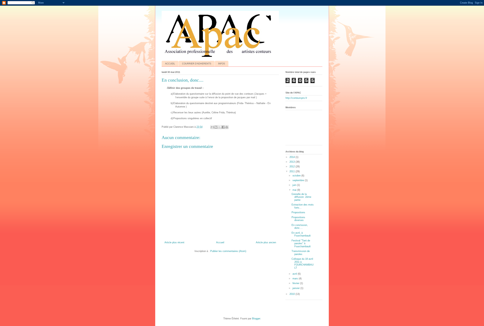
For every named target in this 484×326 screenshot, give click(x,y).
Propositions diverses (298, 219)
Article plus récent (174, 242)
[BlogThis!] (216, 127)
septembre (298, 180)
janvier (296, 288)
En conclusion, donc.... (300, 226)
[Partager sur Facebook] (223, 127)
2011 (292, 171)
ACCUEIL (170, 63)
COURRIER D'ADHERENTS (196, 63)
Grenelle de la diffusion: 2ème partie (301, 197)
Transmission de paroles (301, 253)
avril (295, 273)
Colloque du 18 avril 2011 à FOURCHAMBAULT (302, 263)
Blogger (256, 318)
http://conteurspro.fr (296, 98)
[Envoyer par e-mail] (212, 127)
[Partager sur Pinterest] (227, 127)
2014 (292, 157)
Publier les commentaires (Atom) (228, 251)
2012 (292, 166)
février (296, 283)
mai (294, 189)
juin (294, 185)
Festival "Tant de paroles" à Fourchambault (301, 243)
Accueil (220, 242)
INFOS (221, 63)
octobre (296, 175)
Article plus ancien (266, 242)
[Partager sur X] (219, 127)
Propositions (298, 212)
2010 (292, 294)
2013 (292, 161)
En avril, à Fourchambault (301, 234)
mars (295, 278)
